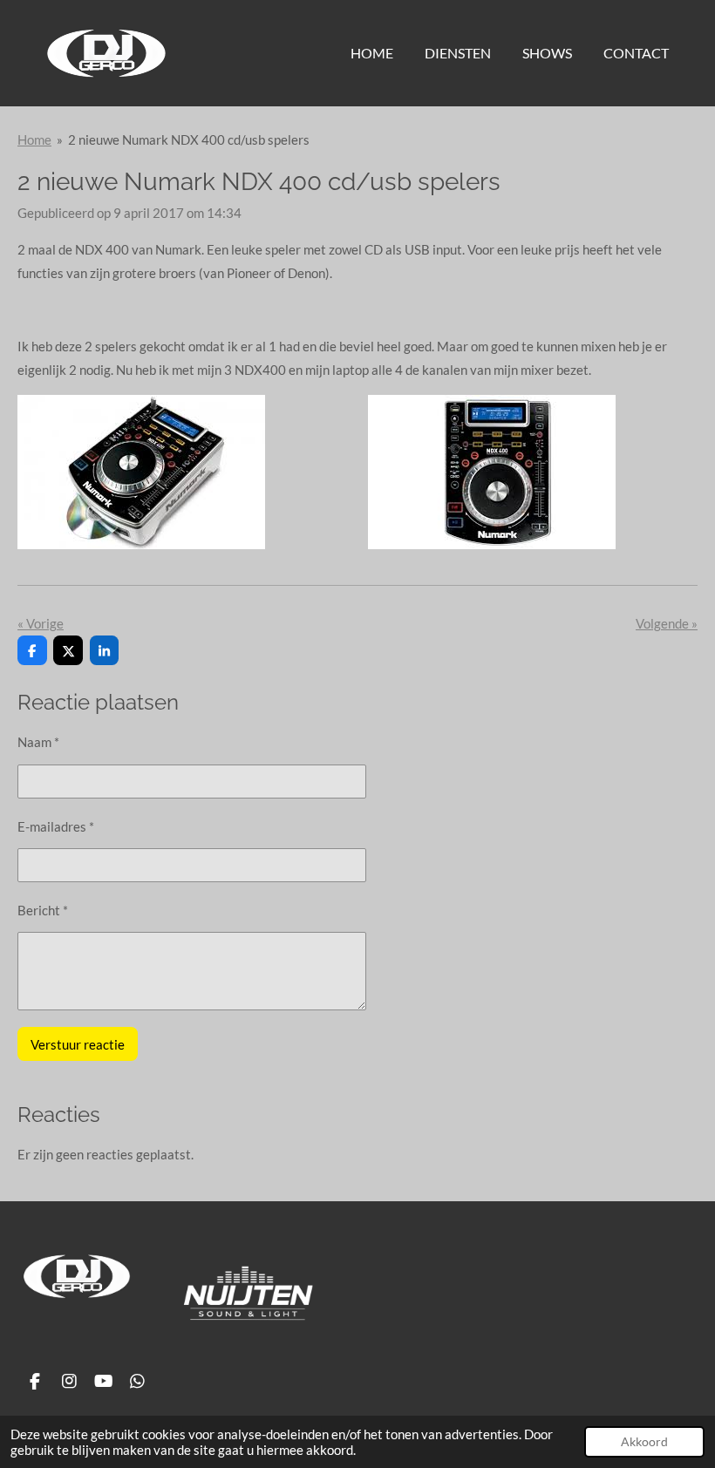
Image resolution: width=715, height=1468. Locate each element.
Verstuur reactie (78, 1044)
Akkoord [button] (644, 1442)
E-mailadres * (55, 826)
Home (34, 139)
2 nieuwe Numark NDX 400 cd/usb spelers (189, 139)
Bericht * (42, 910)
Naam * (38, 742)
